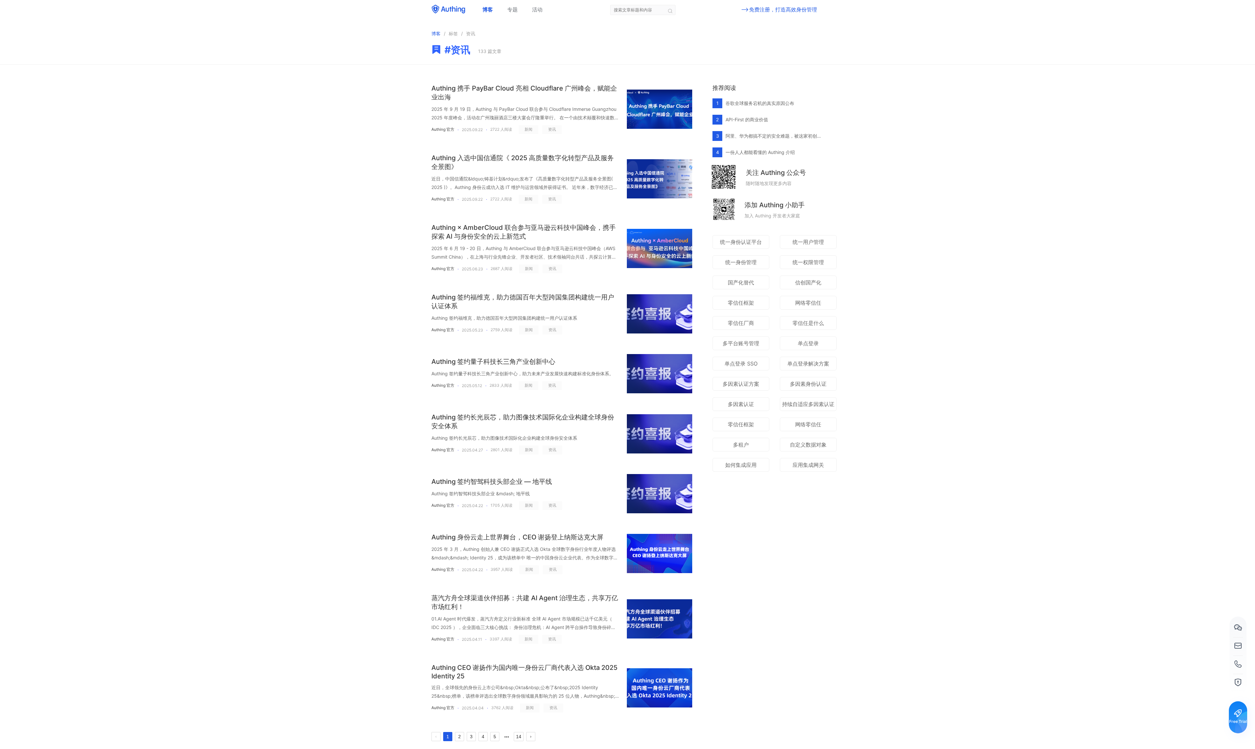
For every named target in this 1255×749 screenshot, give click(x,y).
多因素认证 (741, 404)
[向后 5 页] (506, 736)
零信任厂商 (741, 323)
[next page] (506, 737)
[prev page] (436, 736)
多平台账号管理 (741, 343)
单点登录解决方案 (808, 363)
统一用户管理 (808, 242)
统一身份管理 (741, 262)
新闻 (528, 129)
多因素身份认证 (808, 384)
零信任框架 (741, 302)
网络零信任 (808, 302)
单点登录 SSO (741, 363)
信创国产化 (808, 282)
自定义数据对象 (808, 444)
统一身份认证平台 (741, 242)
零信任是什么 (808, 323)
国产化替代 (741, 282)
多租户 (741, 444)
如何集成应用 (741, 465)
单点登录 (808, 343)
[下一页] (530, 736)
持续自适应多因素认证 (808, 404)
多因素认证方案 (741, 384)
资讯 (552, 129)
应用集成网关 (808, 465)
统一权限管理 (808, 262)
